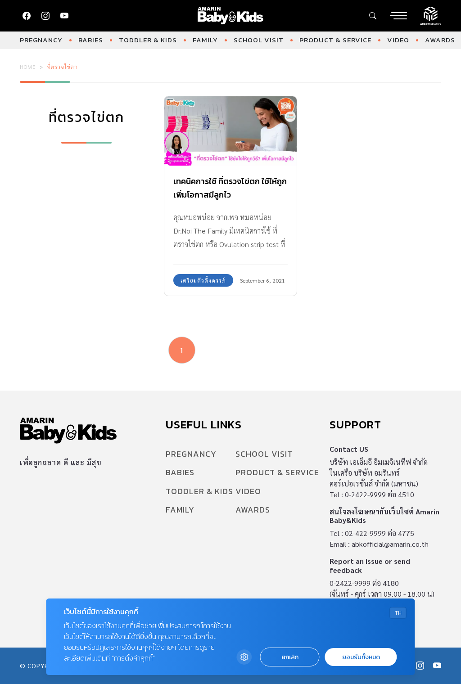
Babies (90, 40)
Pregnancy (41, 40)
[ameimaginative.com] (430, 14)
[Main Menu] (398, 16)
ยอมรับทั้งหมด (361, 657)
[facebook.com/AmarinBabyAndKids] (26, 15)
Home (28, 66)
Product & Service (335, 40)
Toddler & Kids (148, 40)
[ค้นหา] (372, 15)
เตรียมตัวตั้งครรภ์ (203, 280)
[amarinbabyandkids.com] (231, 15)
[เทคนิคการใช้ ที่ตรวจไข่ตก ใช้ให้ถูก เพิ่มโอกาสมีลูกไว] (230, 131)
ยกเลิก (289, 657)
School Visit (259, 40)
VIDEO (398, 40)
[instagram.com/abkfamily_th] (45, 15)
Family (205, 40)
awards (440, 40)
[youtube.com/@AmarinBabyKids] (64, 15)
